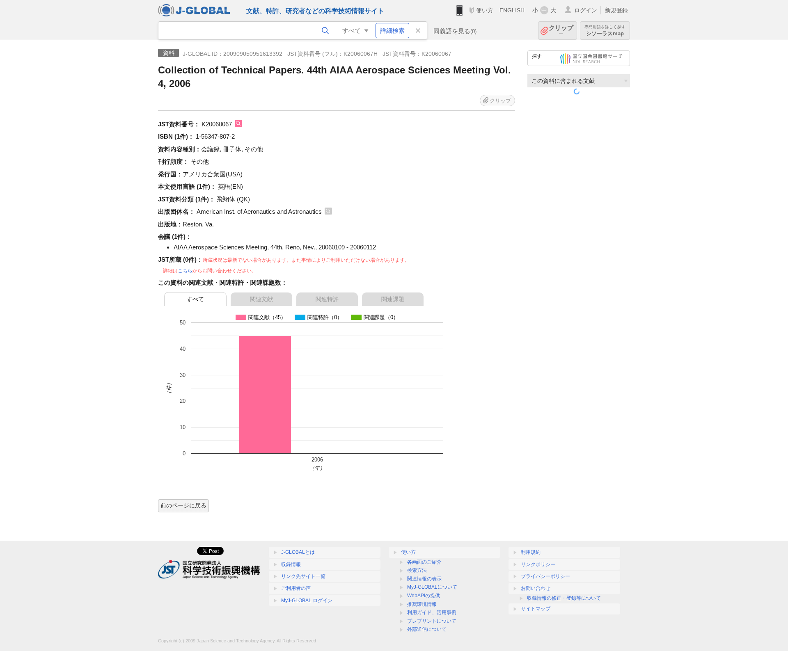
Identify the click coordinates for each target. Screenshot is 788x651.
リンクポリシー (538, 564)
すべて (195, 299)
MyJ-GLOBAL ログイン (306, 600)
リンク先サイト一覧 (303, 576)
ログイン (585, 10)
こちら (185, 271)
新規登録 (616, 10)
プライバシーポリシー (545, 576)
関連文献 (261, 299)
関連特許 (327, 299)
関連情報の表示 (424, 579)
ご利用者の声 (296, 588)
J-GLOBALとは (298, 552)
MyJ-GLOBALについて (432, 587)
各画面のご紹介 (424, 562)
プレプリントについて (431, 621)
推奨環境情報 (422, 604)
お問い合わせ (535, 588)
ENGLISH (512, 10)
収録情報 (291, 564)
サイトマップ (535, 609)
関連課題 (392, 299)
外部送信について (427, 629)
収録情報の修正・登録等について (564, 598)
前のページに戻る (183, 505)
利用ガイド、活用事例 (431, 612)
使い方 (484, 10)
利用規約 (531, 552)
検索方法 (417, 570)
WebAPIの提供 (423, 595)
